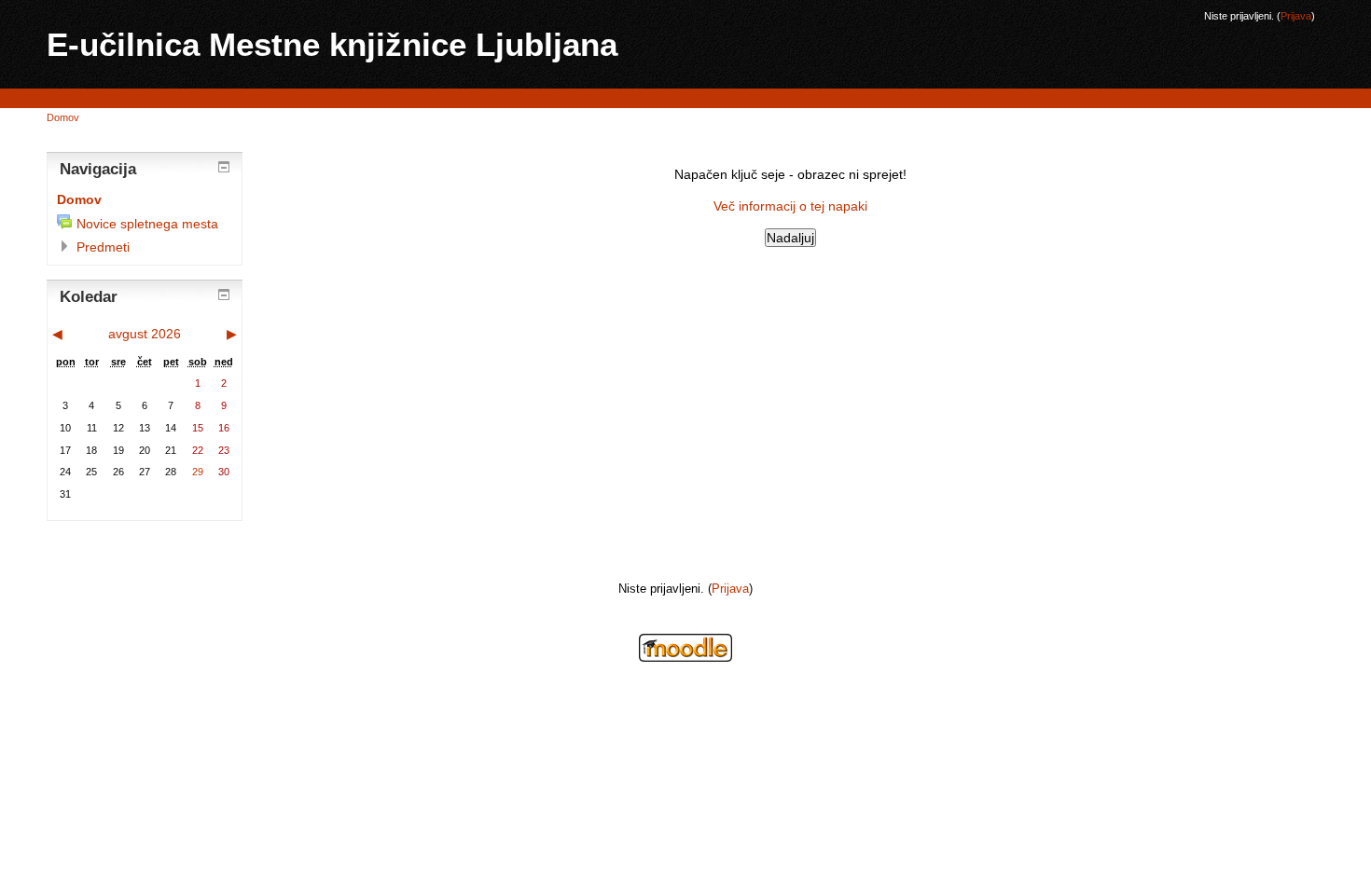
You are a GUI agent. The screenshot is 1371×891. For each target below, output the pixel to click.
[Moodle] (685, 658)
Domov (63, 117)
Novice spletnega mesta (147, 223)
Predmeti (103, 247)
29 (197, 471)
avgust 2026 (144, 333)
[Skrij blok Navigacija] (223, 166)
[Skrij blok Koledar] (223, 294)
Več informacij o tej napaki (790, 206)
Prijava (1296, 15)
